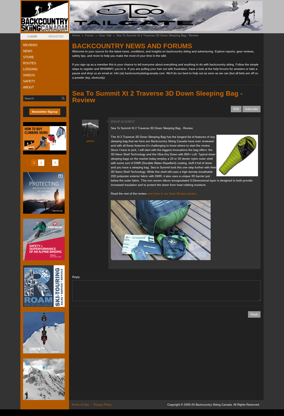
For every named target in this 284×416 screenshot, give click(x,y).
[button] (32, 36)
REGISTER (56, 36)
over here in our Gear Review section (171, 193)
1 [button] (34, 162)
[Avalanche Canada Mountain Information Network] (44, 379)
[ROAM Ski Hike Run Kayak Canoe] (44, 286)
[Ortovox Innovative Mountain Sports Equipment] (44, 193)
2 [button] (41, 162)
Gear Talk (105, 35)
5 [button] (55, 162)
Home (76, 35)
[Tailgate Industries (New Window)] (166, 16)
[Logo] (44, 16)
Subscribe (251, 109)
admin (90, 141)
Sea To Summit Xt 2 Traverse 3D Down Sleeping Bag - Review (157, 35)
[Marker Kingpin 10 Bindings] (44, 332)
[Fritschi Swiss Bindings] (44, 239)
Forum (89, 35)
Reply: (76, 277)
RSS (236, 109)
